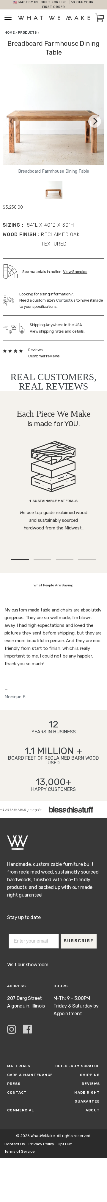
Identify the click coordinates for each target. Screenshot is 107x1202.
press (14, 1084)
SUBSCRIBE (79, 940)
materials (18, 1066)
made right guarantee (87, 1096)
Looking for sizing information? (46, 294)
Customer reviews (44, 356)
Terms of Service (19, 1151)
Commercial (20, 1110)
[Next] (94, 121)
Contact (17, 1092)
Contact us (65, 300)
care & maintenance (30, 1075)
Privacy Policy (41, 1144)
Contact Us (14, 1144)
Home (9, 33)
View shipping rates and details (57, 331)
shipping (90, 1075)
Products (27, 33)
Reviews (91, 1084)
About (93, 1110)
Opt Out (65, 1144)
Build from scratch (77, 1066)
